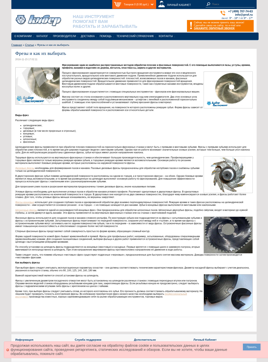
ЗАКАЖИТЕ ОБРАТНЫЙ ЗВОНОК (214, 28)
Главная (16, 44)
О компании (23, 36)
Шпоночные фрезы (26, 210)
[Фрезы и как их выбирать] (37, 107)
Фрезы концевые (24, 202)
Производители (64, 36)
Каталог (42, 36)
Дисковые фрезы (24, 168)
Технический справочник (135, 36)
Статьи (29, 44)
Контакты (166, 36)
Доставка (88, 36)
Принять (252, 347)
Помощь (106, 36)
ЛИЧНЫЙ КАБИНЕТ (179, 5)
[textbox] (232, 4)
